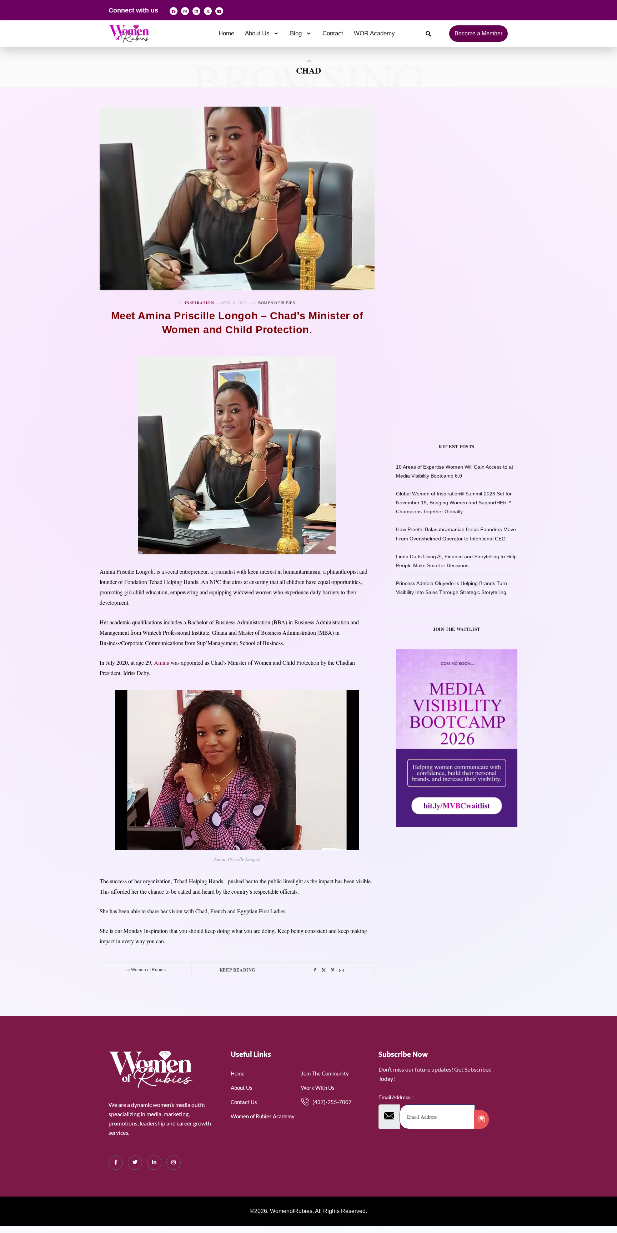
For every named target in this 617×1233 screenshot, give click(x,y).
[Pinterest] (332, 970)
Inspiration (199, 303)
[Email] (341, 970)
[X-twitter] (208, 11)
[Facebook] (173, 11)
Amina (161, 662)
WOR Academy (374, 33)
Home (226, 33)
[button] (262, 33)
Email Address (396, 1097)
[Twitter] (323, 970)
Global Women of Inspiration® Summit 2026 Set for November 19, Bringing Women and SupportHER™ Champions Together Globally (454, 502)
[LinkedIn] (154, 1162)
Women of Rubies (276, 302)
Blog (296, 33)
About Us (257, 33)
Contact (332, 33)
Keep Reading (237, 970)
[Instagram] (185, 11)
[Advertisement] (467, 178)
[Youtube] (219, 11)
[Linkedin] (196, 11)
